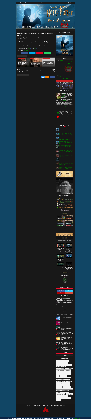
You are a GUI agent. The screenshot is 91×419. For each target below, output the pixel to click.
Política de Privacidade (55, 405)
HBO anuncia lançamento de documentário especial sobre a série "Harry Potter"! (65, 155)
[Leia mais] (71, 114)
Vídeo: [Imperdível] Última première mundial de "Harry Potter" (64, 301)
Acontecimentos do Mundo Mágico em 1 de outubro (35, 64)
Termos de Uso (62, 405)
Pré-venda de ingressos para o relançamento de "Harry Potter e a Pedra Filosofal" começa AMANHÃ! (65, 138)
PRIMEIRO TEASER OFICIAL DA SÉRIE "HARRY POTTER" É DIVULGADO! (65, 168)
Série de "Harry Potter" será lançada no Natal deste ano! (66, 164)
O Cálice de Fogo (59, 383)
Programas (58, 390)
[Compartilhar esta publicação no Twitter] (32, 53)
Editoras (37, 37)
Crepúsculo (64, 366)
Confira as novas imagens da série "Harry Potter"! (65, 159)
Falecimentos (65, 377)
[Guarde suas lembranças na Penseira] (69, 199)
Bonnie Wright (59, 366)
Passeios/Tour (69, 386)
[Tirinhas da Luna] (61, 204)
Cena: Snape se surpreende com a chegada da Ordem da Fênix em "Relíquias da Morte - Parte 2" (69, 250)
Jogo (63, 381)
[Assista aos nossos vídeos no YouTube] (70, 3)
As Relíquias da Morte (21, 58)
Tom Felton (58, 396)
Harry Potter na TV (62, 379)
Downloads (64, 372)
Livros (40, 37)
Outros (53, 37)
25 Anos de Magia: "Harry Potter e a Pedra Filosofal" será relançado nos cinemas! (65, 142)
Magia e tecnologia (69, 67)
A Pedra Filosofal (66, 361)
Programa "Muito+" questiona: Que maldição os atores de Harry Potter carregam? (60, 250)
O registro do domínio (61, 71)
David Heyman (59, 372)
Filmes (70, 377)
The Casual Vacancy (69, 394)
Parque (64, 386)
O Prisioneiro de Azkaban (61, 385)
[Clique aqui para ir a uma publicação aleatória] (64, 174)
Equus (58, 375)
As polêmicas (70, 69)
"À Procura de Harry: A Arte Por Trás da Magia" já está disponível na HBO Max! (66, 151)
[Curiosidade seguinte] (66, 238)
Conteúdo (39, 405)
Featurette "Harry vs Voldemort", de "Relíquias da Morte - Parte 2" (60, 269)
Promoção (63, 390)
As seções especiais (61, 69)
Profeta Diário (63, 94)
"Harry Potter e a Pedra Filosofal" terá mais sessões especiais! (65, 130)
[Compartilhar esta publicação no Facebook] (24, 53)
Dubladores (69, 372)
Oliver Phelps (68, 385)
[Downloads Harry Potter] (61, 208)
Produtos (63, 388)
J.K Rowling (68, 379)
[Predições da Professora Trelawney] (69, 205)
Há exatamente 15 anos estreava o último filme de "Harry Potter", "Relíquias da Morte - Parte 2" (66, 146)
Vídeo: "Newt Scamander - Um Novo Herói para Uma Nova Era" (68, 268)
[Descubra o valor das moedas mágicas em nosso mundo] (69, 208)
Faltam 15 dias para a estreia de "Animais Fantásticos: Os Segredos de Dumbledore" (66, 343)
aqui (35, 48)
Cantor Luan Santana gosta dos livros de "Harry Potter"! (63, 304)
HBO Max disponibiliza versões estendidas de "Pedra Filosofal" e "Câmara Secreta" (66, 328)
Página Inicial (28, 405)
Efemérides (32, 58)
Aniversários (59, 364)
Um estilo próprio (61, 66)
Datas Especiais (68, 370)
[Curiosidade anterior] (63, 238)
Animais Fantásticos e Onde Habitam (62, 362)
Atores (71, 364)
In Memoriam (69, 73)
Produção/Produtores (69, 388)
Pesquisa (44, 405)
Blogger (47, 77)
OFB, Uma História (65, 78)
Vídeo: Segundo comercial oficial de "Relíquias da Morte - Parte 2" (48, 63)
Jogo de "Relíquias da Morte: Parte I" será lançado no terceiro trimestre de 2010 (23, 63)
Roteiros (67, 392)
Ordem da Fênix (59, 386)
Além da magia (69, 61)
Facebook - (52, 77)
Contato (34, 405)
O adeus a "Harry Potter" (61, 76)
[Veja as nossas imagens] (71, 3)
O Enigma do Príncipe (66, 383)
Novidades (42, 37)
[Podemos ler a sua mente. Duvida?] (69, 202)
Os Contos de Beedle (48, 37)
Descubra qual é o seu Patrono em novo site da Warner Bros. (67, 318)
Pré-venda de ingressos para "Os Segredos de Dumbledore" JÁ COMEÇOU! (66, 338)
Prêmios (67, 390)
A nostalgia (70, 71)
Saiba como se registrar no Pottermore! (65, 323)
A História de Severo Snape (60, 260)
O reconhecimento (61, 73)
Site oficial (63, 394)
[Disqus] (36, 91)
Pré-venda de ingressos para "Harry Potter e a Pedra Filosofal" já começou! (66, 134)
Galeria (29, 48)
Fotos (58, 379)
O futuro (69, 76)
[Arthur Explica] (61, 202)
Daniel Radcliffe (62, 370)
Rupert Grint (59, 394)
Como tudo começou (61, 61)
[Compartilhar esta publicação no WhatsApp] (47, 53)
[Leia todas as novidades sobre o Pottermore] (65, 210)
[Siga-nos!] (68, 3)
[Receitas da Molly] (61, 199)
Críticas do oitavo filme (60, 368)
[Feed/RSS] (73, 3)
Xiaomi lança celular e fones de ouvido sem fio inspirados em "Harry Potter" (67, 333)
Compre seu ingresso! (76, 418)
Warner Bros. (59, 399)
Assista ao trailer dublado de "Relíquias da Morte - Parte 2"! (63, 299)
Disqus (43, 77)
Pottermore (58, 388)
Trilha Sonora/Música (65, 396)
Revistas (63, 392)
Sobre (48, 405)
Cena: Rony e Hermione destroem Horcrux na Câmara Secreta (69, 259)
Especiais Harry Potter (63, 375)
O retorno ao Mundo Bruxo (69, 64)
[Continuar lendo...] (65, 106)
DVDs (58, 370)
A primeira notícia (61, 63)
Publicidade (58, 392)
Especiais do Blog (59, 377)
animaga (62, 96)
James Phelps (59, 381)
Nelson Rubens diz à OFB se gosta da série (64, 302)
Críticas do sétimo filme (68, 368)
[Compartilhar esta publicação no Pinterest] (39, 53)
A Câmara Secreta (59, 361)
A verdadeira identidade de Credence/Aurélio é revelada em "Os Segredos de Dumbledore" (67, 348)
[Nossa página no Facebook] (66, 3)
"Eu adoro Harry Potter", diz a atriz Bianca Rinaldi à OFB (64, 306)
